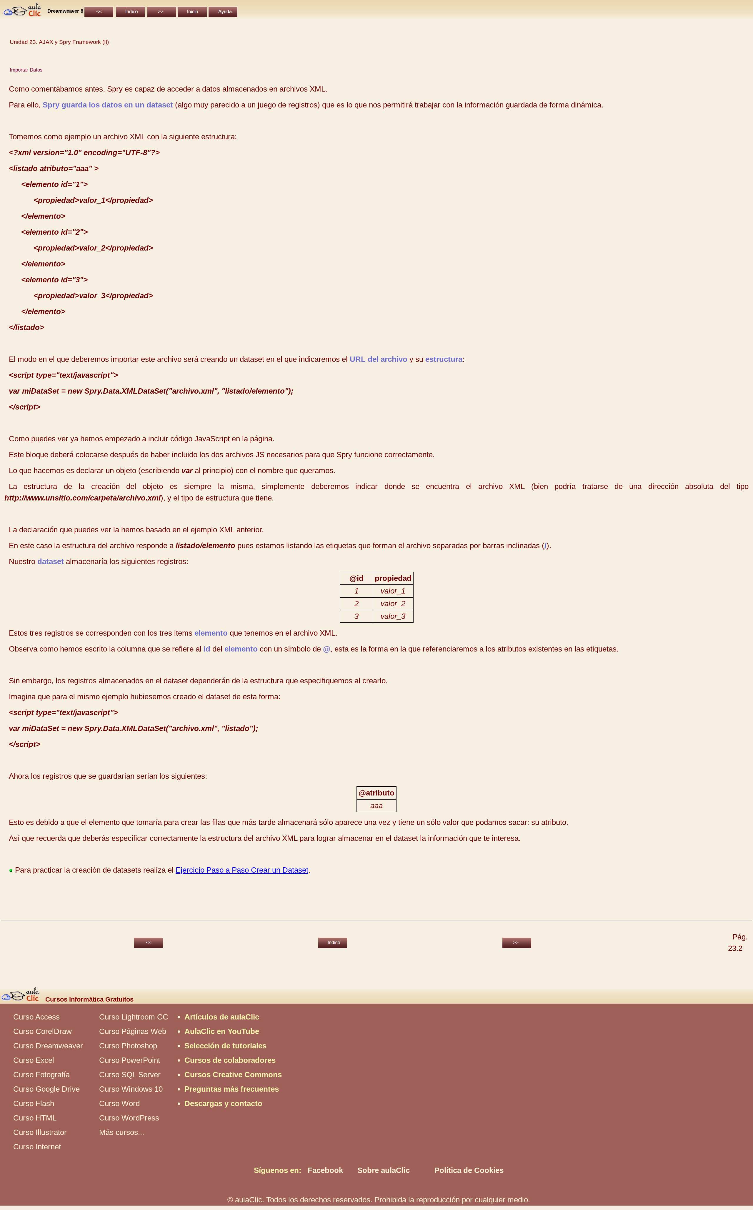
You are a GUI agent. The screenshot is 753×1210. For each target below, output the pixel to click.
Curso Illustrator (40, 1132)
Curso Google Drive (46, 1089)
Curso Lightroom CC (133, 1016)
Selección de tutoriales (225, 1045)
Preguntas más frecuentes (231, 1089)
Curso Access (36, 1016)
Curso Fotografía (41, 1074)
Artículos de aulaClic (221, 1016)
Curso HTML (34, 1117)
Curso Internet (37, 1146)
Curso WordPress (129, 1117)
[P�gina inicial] (23, 14)
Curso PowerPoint (129, 1060)
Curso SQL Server (130, 1074)
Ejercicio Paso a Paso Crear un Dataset (242, 870)
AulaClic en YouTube (221, 1031)
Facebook (325, 1170)
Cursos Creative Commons (233, 1074)
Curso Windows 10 (131, 1089)
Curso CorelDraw (42, 1031)
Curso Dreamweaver (48, 1045)
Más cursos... (121, 1132)
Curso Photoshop (128, 1045)
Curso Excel (33, 1060)
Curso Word (119, 1103)
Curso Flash (33, 1103)
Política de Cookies (469, 1170)
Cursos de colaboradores (230, 1060)
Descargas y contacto (223, 1103)
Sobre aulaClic (383, 1170)
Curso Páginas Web (132, 1031)
